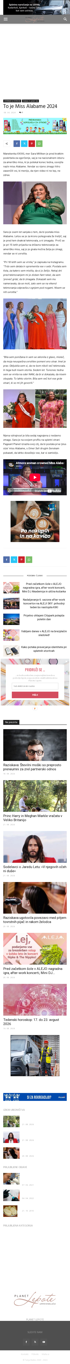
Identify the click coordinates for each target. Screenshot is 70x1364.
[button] (35, 669)
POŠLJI (35, 694)
